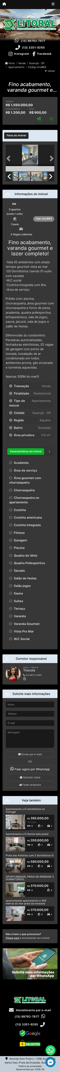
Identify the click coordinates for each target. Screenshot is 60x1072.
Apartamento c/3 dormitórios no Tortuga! (25, 810)
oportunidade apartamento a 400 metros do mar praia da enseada (26, 902)
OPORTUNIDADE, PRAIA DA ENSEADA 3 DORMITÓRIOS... (30, 878)
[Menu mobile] (4, 4)
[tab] (16, 135)
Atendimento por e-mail (33, 1010)
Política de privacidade (30, 1066)
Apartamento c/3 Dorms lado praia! (27, 834)
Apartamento (16, 67)
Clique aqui (12, 938)
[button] (9, 158)
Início (11, 63)
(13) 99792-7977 (33, 41)
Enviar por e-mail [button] (31, 754)
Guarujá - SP (36, 63)
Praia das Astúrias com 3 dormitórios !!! (30, 855)
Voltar (51, 71)
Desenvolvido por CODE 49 (30, 1069)
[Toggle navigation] (53, 4)
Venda (22, 63)
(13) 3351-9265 (33, 47)
